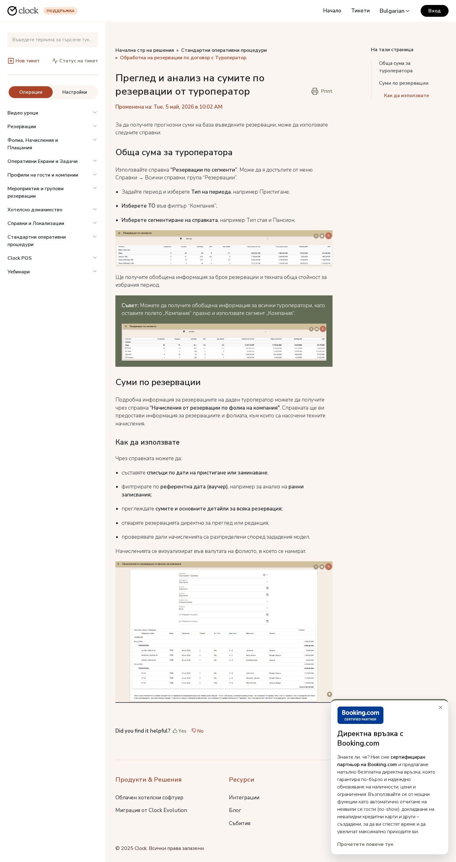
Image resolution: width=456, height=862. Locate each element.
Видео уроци (22, 113)
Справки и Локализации (35, 223)
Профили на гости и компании (42, 175)
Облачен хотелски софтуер (149, 797)
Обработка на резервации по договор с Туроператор (183, 57)
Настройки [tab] (74, 92)
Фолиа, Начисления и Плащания (32, 144)
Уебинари (18, 271)
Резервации (21, 126)
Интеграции (244, 797)
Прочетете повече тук (365, 844)
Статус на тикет (78, 60)
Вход (434, 10)
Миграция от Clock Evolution (151, 810)
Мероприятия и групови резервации (35, 192)
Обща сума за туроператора (396, 67)
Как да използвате (406, 95)
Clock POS (19, 258)
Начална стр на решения (144, 50)
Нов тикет (28, 60)
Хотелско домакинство (34, 209)
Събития (239, 823)
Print (327, 91)
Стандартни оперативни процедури (36, 241)
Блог (235, 810)
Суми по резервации (403, 83)
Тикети (360, 10)
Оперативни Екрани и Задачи (42, 161)
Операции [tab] (30, 92)
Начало (332, 10)
